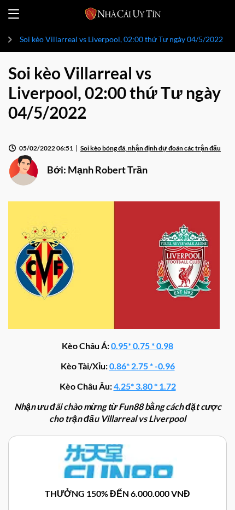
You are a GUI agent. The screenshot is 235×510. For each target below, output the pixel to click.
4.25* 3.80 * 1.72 (145, 386)
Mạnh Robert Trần (108, 170)
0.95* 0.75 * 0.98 (142, 345)
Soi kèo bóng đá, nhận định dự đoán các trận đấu (150, 148)
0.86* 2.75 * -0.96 (142, 366)
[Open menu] (13, 14)
